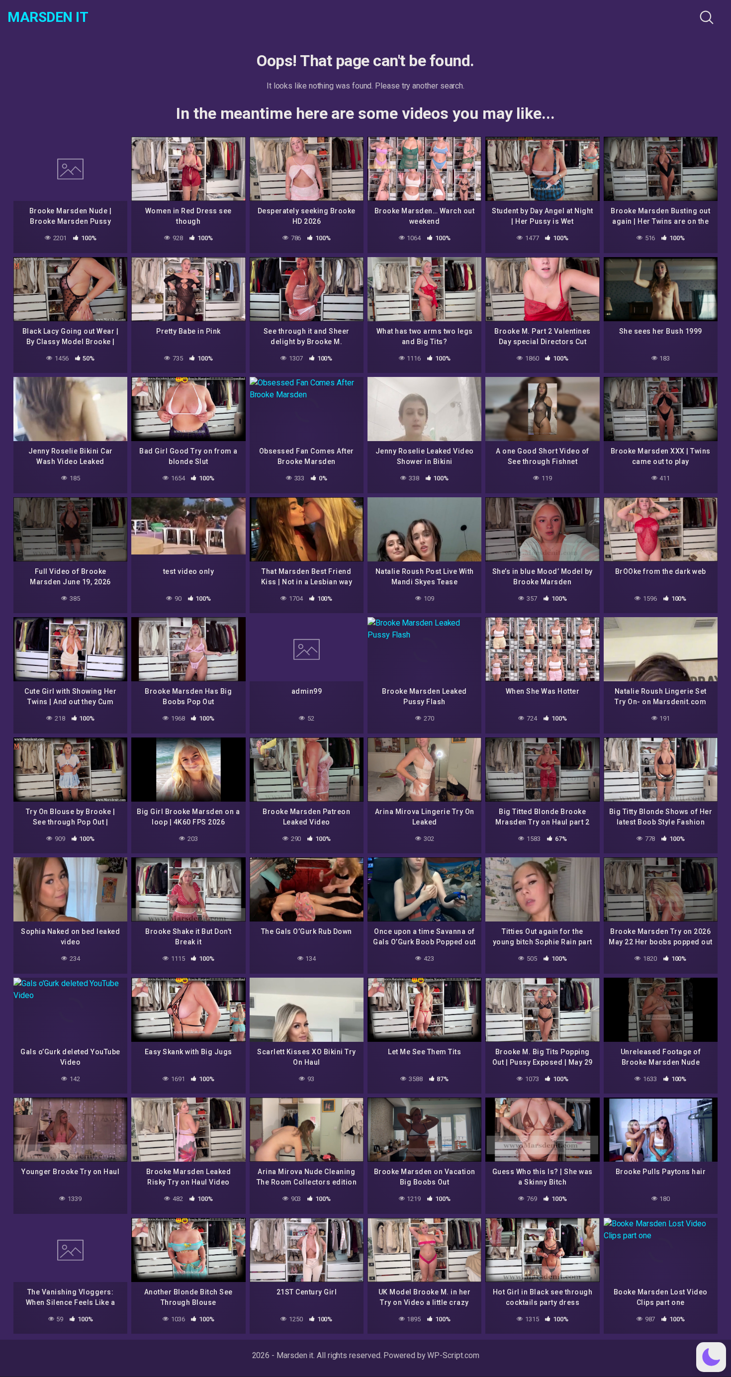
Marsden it (47, 17)
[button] (711, 1357)
